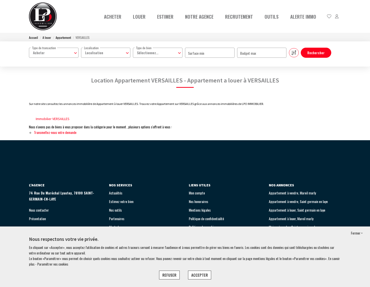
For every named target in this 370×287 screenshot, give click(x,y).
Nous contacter (39, 210)
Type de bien (144, 48)
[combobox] (53, 53)
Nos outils (115, 210)
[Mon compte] (337, 16)
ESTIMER (165, 16)
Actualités (115, 192)
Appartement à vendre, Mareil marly (292, 192)
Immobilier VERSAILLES (52, 119)
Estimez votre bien (121, 201)
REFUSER (169, 275)
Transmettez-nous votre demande (55, 132)
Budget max (248, 53)
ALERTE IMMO (303, 16)
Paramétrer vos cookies (52, 264)
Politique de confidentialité (206, 218)
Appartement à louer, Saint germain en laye (297, 210)
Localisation (91, 48)
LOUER (139, 16)
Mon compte (197, 192)
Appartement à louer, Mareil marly (291, 218)
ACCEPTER (199, 275)
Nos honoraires (198, 201)
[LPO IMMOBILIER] (43, 16)
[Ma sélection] (329, 16)
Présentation (37, 218)
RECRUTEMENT (239, 16)
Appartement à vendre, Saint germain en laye (298, 201)
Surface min (196, 53)
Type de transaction (44, 48)
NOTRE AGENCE (199, 16)
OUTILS (272, 16)
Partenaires (116, 218)
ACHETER (112, 16)
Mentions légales (200, 210)
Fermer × (356, 233)
